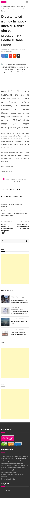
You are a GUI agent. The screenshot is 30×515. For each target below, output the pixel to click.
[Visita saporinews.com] (4, 444)
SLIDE (23, 297)
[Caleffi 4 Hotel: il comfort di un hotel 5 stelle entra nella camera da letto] (5, 310)
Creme (26, 330)
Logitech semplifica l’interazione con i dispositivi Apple (7, 228)
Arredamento (14, 309)
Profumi (27, 319)
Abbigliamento (14, 49)
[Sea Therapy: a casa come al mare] (5, 322)
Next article (24, 221)
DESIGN (21, 309)
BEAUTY (21, 319)
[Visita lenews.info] (11, 444)
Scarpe (19, 297)
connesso (11, 204)
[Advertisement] (15, 269)
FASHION (22, 49)
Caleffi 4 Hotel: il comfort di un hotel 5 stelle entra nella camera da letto (19, 314)
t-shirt (25, 179)
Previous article (7, 221)
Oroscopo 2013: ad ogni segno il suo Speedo (23, 226)
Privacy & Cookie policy (8, 479)
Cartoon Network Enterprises (14, 179)
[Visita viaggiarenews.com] (18, 444)
